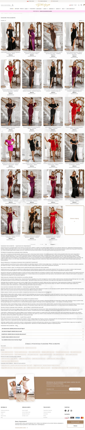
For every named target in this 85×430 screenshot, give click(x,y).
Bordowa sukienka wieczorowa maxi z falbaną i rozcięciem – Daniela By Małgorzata (74, 90)
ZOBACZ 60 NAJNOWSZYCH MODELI (46, 11)
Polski (71, 5)
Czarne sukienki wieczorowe (7, 352)
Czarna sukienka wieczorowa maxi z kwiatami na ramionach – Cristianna (74, 164)
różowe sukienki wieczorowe (20, 354)
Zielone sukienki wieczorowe (34, 352)
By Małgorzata (32, 8)
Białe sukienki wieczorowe (76, 352)
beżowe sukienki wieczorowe (7, 354)
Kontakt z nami (25, 415)
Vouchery (45, 417)
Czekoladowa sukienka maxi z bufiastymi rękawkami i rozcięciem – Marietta (32, 236)
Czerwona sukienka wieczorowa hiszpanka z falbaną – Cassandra (74, 128)
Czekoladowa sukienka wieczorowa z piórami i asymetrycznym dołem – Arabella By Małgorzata (53, 53)
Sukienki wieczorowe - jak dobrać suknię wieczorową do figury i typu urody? (17, 365)
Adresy (44, 415)
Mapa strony (3, 415)
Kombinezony (51, 8)
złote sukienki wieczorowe (33, 354)
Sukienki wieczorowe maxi (7, 347)
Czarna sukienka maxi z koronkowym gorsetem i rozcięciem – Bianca (10, 53)
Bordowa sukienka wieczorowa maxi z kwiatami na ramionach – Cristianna (53, 200)
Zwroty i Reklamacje (26, 412)
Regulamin (3, 412)
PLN (75, 5)
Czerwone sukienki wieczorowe (21, 352)
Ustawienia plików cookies (20, 427)
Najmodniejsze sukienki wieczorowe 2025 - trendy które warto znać (65, 367)
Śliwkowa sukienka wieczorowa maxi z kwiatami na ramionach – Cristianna (31, 200)
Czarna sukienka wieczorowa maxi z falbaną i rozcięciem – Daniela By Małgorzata (53, 90)
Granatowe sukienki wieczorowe (62, 352)
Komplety (45, 8)
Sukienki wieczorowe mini (31, 347)
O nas (2, 414)
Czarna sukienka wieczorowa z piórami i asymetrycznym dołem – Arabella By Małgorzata (74, 53)
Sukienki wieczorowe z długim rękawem (9, 358)
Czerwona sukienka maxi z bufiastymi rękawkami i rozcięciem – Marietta (53, 236)
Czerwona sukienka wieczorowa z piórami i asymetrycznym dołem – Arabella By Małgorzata (10, 91)
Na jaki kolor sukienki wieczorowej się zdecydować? (14, 334)
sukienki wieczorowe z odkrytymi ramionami (56, 358)
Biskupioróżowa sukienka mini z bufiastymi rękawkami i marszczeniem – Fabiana (10, 164)
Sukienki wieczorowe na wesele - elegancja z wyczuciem (38, 367)
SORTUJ (81, 20)
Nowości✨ (12, 8)
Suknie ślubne (38, 8)
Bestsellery (17, 8)
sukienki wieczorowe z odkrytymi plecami (10, 361)
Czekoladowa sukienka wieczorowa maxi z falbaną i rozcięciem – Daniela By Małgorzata (32, 90)
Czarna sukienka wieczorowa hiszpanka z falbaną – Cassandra (53, 128)
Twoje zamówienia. (47, 412)
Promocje (22, 8)
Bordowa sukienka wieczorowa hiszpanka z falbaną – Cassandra (31, 128)
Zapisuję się (75, 389)
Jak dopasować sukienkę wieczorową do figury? (13, 328)
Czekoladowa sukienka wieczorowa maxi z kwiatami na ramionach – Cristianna (10, 200)
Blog (2, 417)
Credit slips (45, 414)
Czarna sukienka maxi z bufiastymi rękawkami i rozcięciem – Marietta (74, 200)
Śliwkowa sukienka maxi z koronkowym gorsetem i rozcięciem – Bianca (32, 53)
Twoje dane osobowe (47, 410)
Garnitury (58, 8)
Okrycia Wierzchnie (70, 8)
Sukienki (26, 8)
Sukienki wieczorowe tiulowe (24, 358)
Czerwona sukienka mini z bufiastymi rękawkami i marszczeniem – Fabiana (53, 164)
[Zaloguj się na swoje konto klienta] (78, 5)
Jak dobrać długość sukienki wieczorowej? (12, 331)
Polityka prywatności (5, 410)
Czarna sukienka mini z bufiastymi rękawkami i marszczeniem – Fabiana (31, 164)
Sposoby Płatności (25, 414)
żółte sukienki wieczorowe (59, 354)
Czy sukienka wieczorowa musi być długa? (12, 339)
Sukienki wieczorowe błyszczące (38, 358)
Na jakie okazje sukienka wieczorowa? (11, 337)
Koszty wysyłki (25, 410)
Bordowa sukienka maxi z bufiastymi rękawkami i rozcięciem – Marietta (10, 236)
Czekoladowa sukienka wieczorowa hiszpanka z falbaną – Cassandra (10, 128)
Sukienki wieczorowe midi (19, 347)
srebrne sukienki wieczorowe (71, 354)
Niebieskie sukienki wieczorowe (48, 352)
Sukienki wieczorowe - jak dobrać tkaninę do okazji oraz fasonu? (46, 365)
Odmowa (75, 425)
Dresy (63, 8)
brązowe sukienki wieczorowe (46, 354)
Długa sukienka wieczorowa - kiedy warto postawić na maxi (13, 367)
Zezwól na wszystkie (75, 422)
